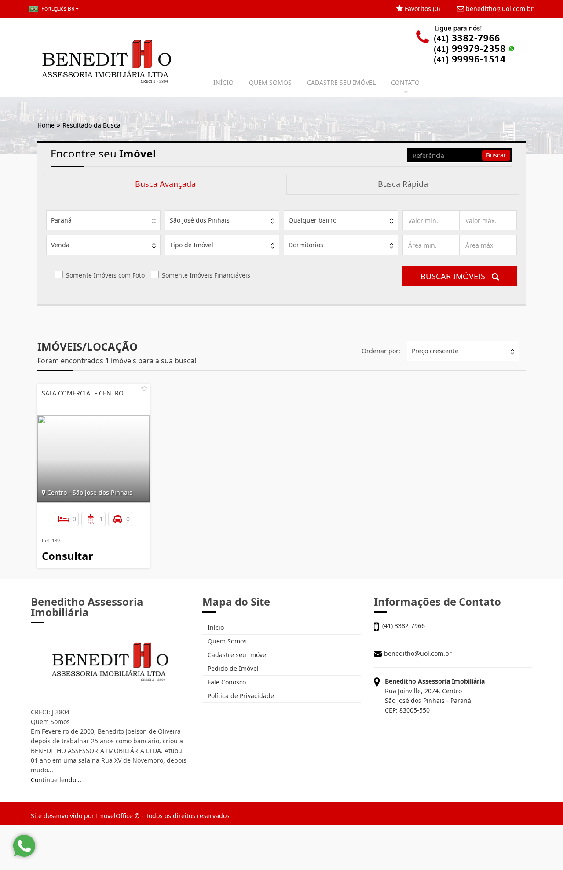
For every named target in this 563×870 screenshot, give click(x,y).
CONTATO (405, 82)
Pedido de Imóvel (232, 668)
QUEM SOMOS (270, 82)
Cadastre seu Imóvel (237, 655)
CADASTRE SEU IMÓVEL (341, 82)
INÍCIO (223, 82)
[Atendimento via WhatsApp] (24, 846)
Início (215, 627)
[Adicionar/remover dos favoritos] (144, 388)
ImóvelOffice (114, 816)
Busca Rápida (403, 184)
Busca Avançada (165, 184)
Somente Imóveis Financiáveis (206, 275)
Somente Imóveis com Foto (105, 275)
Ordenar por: (381, 351)
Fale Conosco (226, 682)
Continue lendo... (56, 779)
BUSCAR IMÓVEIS (456, 276)
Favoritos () (421, 8)
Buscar (496, 155)
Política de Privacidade (240, 695)
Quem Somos (226, 641)
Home (46, 125)
